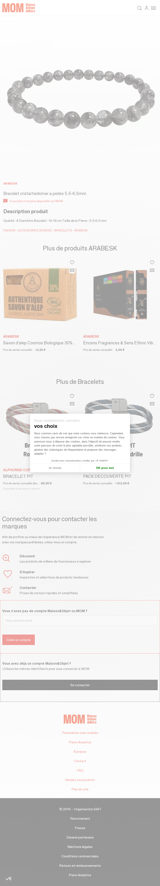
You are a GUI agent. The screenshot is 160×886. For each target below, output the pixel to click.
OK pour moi (105, 467)
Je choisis (55, 467)
